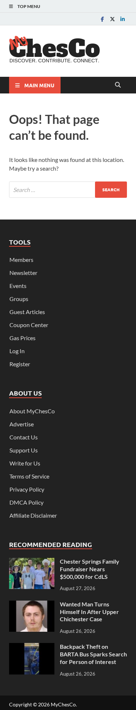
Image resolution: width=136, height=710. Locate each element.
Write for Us (24, 463)
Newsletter (23, 272)
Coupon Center (28, 324)
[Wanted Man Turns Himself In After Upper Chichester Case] (31, 604)
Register (19, 363)
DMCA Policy (26, 502)
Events (17, 285)
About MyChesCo (32, 411)
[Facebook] (102, 19)
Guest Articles (27, 311)
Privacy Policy (26, 489)
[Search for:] (68, 189)
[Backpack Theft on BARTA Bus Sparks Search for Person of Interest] (31, 647)
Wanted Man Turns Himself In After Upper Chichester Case (89, 612)
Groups (18, 298)
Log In (17, 350)
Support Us (23, 450)
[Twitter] (112, 19)
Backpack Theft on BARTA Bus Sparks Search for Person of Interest (93, 654)
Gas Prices (22, 337)
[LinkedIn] (122, 19)
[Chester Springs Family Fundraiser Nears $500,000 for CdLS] (31, 562)
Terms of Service (29, 476)
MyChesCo (63, 704)
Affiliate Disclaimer (33, 515)
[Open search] (117, 85)
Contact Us (23, 437)
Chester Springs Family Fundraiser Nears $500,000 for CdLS (89, 569)
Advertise (21, 424)
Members (21, 259)
